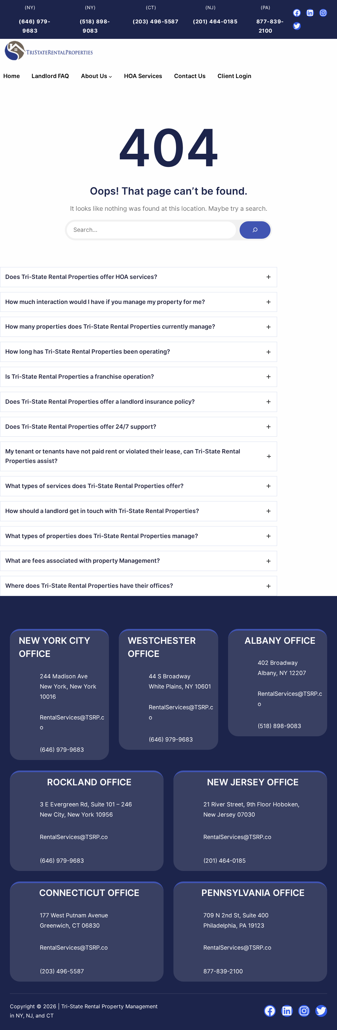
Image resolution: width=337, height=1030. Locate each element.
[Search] (255, 230)
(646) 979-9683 (62, 749)
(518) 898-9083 (279, 725)
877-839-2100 (223, 971)
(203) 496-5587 (155, 21)
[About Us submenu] (110, 76)
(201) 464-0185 (215, 21)
